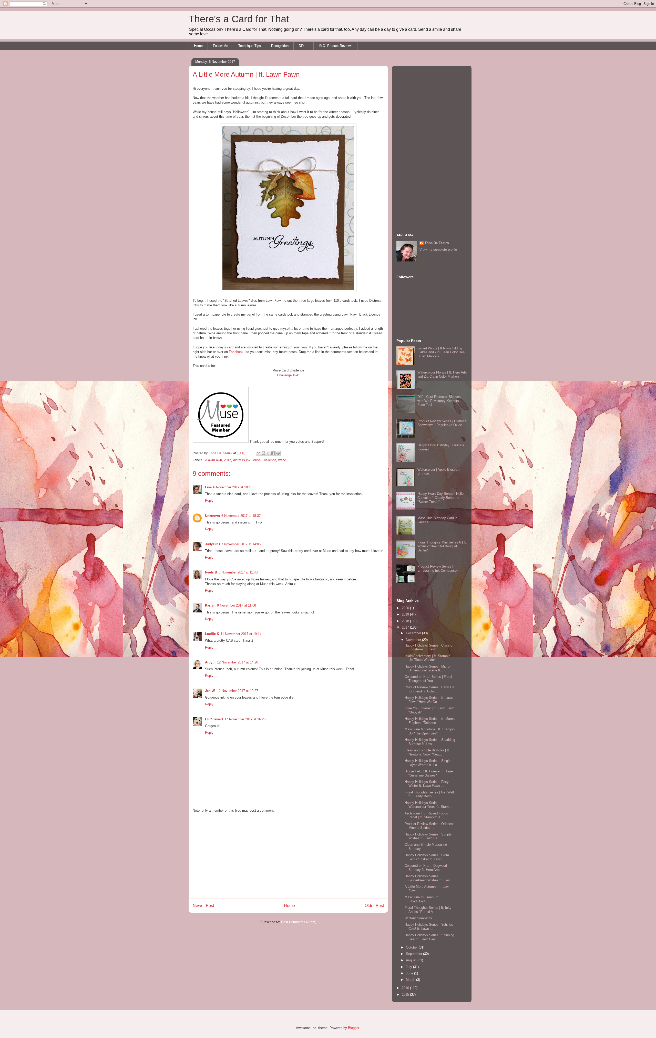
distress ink (241, 460)
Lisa (208, 487)
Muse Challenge (264, 460)
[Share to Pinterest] (278, 453)
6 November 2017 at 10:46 (232, 487)
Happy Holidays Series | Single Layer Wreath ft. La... (427, 763)
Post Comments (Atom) (298, 922)
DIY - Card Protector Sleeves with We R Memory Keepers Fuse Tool (439, 401)
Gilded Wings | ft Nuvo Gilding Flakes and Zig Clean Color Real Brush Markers (441, 352)
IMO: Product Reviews (335, 46)
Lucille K (212, 634)
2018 (406, 621)
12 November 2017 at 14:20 (237, 662)
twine (282, 460)
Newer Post (203, 905)
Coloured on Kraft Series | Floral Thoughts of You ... (428, 679)
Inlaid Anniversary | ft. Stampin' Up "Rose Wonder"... (428, 658)
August (411, 960)
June (410, 973)
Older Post (374, 905)
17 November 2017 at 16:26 (244, 719)
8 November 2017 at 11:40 (238, 572)
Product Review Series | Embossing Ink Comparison (437, 568)
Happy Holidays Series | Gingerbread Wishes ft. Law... (428, 878)
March (411, 980)
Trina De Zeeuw (437, 243)
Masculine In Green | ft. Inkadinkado (422, 899)
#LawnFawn (213, 460)
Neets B (211, 572)
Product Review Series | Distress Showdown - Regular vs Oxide (441, 423)
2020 (406, 608)
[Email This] (258, 453)
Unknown (212, 516)
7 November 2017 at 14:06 (241, 544)
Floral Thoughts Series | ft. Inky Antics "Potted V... (428, 910)
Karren (210, 605)
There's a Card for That (239, 19)
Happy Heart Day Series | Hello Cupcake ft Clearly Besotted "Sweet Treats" (440, 497)
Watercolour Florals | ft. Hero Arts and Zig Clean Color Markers (442, 374)
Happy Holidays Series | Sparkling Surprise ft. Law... (430, 742)
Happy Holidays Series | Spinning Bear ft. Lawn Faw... (429, 937)
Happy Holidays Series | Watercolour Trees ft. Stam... (428, 805)
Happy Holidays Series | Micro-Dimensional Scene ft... (427, 668)
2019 (406, 614)
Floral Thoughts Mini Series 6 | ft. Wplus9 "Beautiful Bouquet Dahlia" (442, 546)
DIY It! (304, 46)
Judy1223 (212, 544)
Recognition (280, 46)
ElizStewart (214, 719)
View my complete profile (438, 249)
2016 (406, 988)
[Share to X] (268, 453)
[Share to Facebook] (273, 453)
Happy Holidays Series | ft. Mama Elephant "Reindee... (430, 721)
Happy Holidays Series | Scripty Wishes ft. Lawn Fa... (428, 836)
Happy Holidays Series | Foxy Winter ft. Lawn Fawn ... (427, 784)
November (414, 640)
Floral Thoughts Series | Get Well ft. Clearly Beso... (429, 794)
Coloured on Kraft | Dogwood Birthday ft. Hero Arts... (426, 868)
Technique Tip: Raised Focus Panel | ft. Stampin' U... (426, 815)
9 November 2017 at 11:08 (236, 605)
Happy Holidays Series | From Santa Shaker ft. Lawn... (427, 857)
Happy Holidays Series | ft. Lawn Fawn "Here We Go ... (429, 700)
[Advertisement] (288, 859)
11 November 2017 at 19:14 (241, 634)
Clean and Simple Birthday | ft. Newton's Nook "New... (427, 752)
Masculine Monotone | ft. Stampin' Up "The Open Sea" (430, 731)
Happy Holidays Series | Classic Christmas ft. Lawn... (428, 647)
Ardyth (210, 662)
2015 (406, 994)
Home (198, 46)
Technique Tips (249, 46)
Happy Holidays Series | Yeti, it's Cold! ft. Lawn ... (429, 927)
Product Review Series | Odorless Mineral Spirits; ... (430, 826)
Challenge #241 (288, 375)
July (409, 967)
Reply (209, 500)
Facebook (236, 352)
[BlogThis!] (263, 453)
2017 (227, 460)
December (414, 633)
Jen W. (210, 691)
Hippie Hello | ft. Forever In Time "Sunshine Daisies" (429, 773)
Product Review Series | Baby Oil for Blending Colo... (429, 689)
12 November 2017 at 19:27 (237, 691)
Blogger (353, 1028)
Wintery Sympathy (418, 918)
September (414, 954)
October (412, 947)
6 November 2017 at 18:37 (241, 516)
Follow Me (220, 46)
